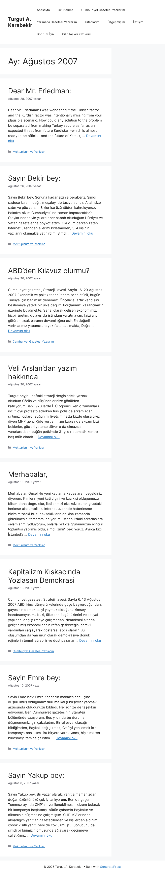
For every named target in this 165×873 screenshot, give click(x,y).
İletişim (138, 22)
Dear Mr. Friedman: (39, 90)
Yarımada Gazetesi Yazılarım (57, 22)
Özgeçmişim (116, 22)
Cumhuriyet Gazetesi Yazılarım (103, 10)
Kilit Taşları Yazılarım (77, 34)
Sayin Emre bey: (34, 677)
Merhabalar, (27, 474)
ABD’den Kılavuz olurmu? (49, 270)
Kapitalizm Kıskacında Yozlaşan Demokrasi (44, 575)
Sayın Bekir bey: (34, 178)
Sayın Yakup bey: (36, 775)
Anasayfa (43, 10)
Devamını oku (82, 233)
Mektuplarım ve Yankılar (29, 151)
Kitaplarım (92, 22)
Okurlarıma (65, 10)
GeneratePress (111, 867)
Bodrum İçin (45, 34)
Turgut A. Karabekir (20, 22)
